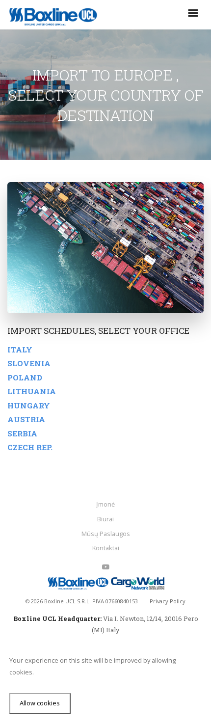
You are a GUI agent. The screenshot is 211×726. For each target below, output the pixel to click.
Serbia (22, 433)
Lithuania (31, 391)
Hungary (28, 405)
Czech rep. (30, 447)
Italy (19, 349)
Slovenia (29, 363)
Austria (26, 419)
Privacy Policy (167, 601)
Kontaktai (105, 547)
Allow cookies (40, 703)
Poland (24, 377)
